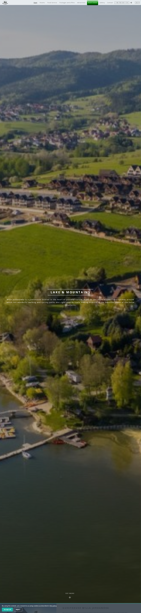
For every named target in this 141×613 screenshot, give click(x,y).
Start (35, 3)
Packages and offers (67, 3)
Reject (18, 609)
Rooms (42, 3)
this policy (53, 606)
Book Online (92, 3)
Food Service (52, 3)
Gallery (102, 3)
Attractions (81, 3)
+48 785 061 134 (122, 3)
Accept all (7, 609)
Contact (110, 3)
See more (70, 593)
